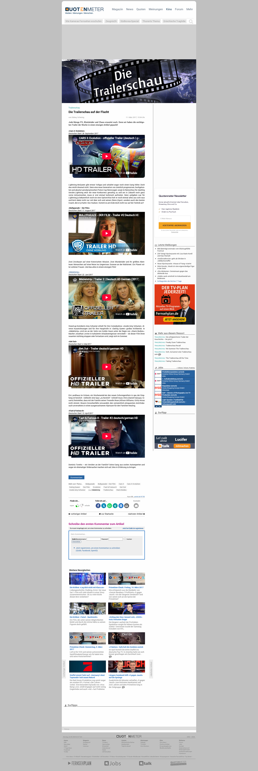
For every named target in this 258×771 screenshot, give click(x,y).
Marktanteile (125, 744)
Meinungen (156, 9)
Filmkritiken (95, 756)
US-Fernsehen (106, 752)
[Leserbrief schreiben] (136, 506)
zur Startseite (107, 514)
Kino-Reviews (145, 746)
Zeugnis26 (111, 21)
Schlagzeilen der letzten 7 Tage (169, 281)
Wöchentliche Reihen (127, 742)
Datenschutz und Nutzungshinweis (184, 748)
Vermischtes (106, 744)
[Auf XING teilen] (115, 506)
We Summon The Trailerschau (172, 349)
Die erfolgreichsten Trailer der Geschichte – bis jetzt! (171, 338)
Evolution (96, 487)
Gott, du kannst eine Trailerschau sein (173, 353)
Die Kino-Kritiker (164, 744)
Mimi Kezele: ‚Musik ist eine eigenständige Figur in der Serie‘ (175, 267)
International (106, 748)
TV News (112, 756)
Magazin (117, 9)
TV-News (105, 742)
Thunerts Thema (151, 21)
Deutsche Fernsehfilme (177, 756)
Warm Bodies (121, 490)
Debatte (143, 742)
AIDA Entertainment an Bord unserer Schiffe (174, 402)
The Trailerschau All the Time (171, 358)
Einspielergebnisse (165, 746)
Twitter (66, 752)
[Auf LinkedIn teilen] (121, 506)
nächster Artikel (135, 514)
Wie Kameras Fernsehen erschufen (84, 21)
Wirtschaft (105, 746)
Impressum (182, 753)
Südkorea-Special (130, 21)
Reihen (85, 744)
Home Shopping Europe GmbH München (173, 388)
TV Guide (129, 756)
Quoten (141, 9)
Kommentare (76, 477)
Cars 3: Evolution (133, 484)
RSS (65, 742)
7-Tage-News (68, 748)
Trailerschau (108, 490)
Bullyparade (90, 484)
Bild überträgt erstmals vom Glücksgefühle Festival (173, 249)
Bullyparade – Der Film (106, 484)
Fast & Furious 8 (110, 487)
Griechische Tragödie (174, 21)
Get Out (123, 487)
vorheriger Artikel (78, 514)
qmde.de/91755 (139, 497)
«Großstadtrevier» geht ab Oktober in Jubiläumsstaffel (171, 259)
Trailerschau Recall (168, 345)
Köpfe (104, 750)
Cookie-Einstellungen (185, 751)
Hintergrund (86, 742)
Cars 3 (121, 484)
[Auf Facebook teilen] (98, 506)
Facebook (67, 750)
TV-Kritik (143, 744)
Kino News (70, 756)
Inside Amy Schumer (77, 490)
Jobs (180, 744)
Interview (86, 746)
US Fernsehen (104, 756)
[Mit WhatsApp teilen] (109, 506)
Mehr (189, 9)
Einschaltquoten (121, 756)
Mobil (65, 746)
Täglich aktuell (126, 746)
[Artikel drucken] (127, 506)
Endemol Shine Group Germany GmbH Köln (176, 374)
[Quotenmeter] (84, 10)
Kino (169, 9)
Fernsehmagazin (86, 756)
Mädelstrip (94, 490)
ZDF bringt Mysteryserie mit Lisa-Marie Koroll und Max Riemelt (174, 254)
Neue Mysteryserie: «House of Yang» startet (174, 263)
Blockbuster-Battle (165, 748)
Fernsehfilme (145, 756)
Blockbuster (136, 756)
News (129, 9)
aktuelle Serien (154, 756)
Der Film (86, 487)
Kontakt (181, 746)
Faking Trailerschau (168, 361)
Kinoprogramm (164, 756)
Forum (179, 9)
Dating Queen (74, 487)
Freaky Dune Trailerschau (170, 342)
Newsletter (67, 744)
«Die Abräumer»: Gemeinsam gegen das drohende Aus (172, 272)
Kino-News (163, 742)
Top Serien (188, 756)
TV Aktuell (77, 756)
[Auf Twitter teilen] (104, 506)
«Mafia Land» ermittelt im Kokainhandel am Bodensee (173, 277)
